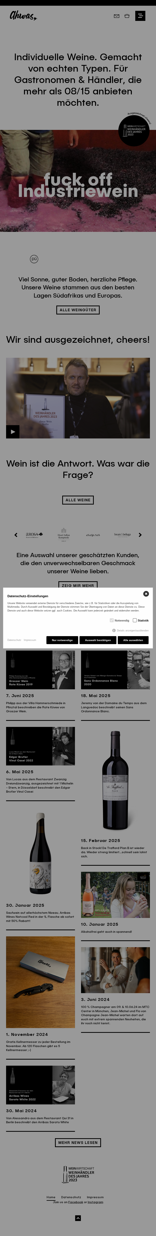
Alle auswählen (133, 640)
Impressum (30, 640)
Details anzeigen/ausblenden (133, 630)
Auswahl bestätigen (98, 640)
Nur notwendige (62, 640)
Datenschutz (14, 640)
